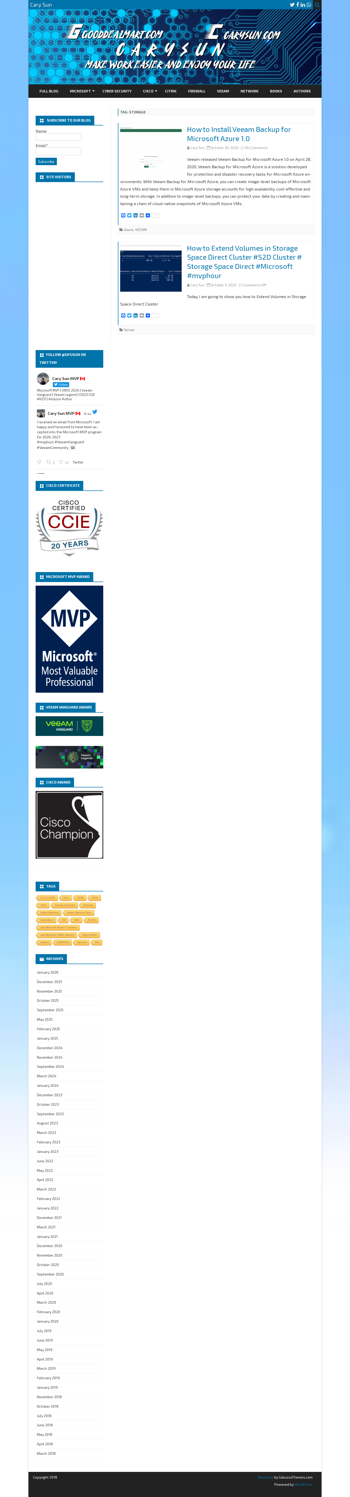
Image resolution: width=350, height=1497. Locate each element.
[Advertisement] (69, 266)
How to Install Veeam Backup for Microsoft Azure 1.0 (239, 134)
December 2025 (49, 981)
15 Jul (87, 413)
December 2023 (49, 1095)
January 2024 (48, 1085)
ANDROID (63, 942)
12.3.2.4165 (47, 897)
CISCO (148, 91)
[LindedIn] (303, 4)
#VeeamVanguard (69, 442)
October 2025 (48, 1000)
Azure (128, 229)
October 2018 (47, 1406)
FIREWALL (196, 91)
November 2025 (49, 991)
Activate (88, 905)
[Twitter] (292, 4)
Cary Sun (197, 147)
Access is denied (65, 905)
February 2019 (48, 1378)
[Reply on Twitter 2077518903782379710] (40, 462)
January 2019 (47, 1387)
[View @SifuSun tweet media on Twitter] (73, 448)
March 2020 (46, 1302)
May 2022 (45, 1170)
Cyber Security (116, 91)
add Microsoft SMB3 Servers (57, 934)
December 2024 (50, 1048)
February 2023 (48, 1142)
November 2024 (50, 1057)
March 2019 (46, 1368)
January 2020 (47, 1321)
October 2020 (48, 1264)
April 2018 (45, 1444)
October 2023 (48, 1104)
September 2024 (50, 1066)
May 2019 (44, 1349)
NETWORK (250, 91)
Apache (82, 942)
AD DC (92, 920)
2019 (95, 897)
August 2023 (47, 1123)
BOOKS (276, 91)
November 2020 (49, 1255)
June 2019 (45, 1340)
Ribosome (265, 1477)
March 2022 (46, 1189)
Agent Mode (90, 934)
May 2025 (45, 1019)
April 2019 (45, 1359)
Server (129, 330)
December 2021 (49, 1217)
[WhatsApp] (308, 4)
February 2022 (48, 1198)
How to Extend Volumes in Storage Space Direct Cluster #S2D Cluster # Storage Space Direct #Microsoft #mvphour (244, 262)
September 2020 (50, 1274)
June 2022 (45, 1161)
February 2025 (48, 1029)
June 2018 (45, 1425)
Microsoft (80, 91)
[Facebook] (297, 4)
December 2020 (49, 1245)
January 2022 (47, 1208)
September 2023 (50, 1114)
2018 (80, 897)
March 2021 (46, 1227)
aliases (44, 942)
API (97, 942)
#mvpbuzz (45, 442)
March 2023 (46, 1132)
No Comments (256, 147)
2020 (43, 905)
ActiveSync (47, 920)
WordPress (303, 1484)
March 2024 (46, 1076)
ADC (76, 920)
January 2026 (47, 972)
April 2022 (45, 1179)
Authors (302, 91)
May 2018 (44, 1434)
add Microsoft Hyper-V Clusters (58, 927)
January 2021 (47, 1236)
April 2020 (45, 1293)
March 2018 (46, 1453)
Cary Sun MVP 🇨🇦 (64, 413)
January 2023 (47, 1151)
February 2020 (48, 1312)
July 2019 (44, 1331)
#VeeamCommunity (52, 447)
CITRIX (171, 91)
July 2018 (44, 1416)
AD (64, 920)
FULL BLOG (48, 91)
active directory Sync (79, 912)
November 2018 (49, 1397)
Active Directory (49, 912)
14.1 (66, 897)
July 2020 (44, 1283)
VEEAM (223, 91)
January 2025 (47, 1038)
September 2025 (50, 1010)
